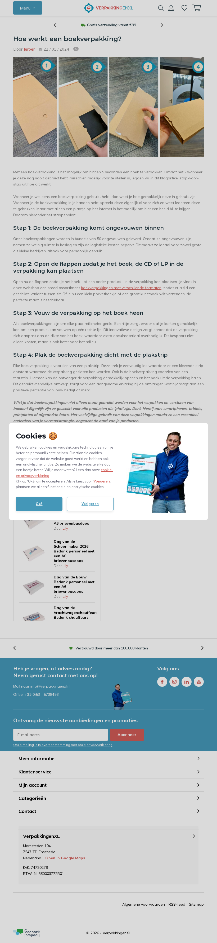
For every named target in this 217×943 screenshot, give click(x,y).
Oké (39, 504)
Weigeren (102, 481)
